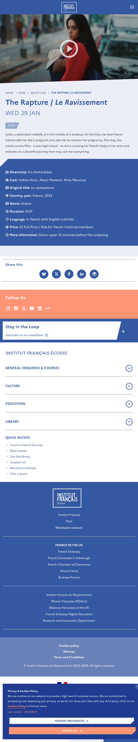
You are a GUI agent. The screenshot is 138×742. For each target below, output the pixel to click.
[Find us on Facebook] (16, 308)
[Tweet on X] (56, 274)
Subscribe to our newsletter (24, 335)
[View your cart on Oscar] (132, 7)
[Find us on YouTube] (31, 308)
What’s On (39, 93)
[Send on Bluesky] (43, 274)
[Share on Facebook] (69, 274)
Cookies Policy (17, 706)
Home (9, 93)
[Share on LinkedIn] (81, 274)
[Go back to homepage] (69, 7)
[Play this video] (69, 48)
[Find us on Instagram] (8, 308)
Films (22, 93)
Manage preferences (69, 721)
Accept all (70, 731)
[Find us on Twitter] (23, 308)
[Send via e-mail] (94, 274)
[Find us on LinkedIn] (39, 308)
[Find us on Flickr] (47, 308)
